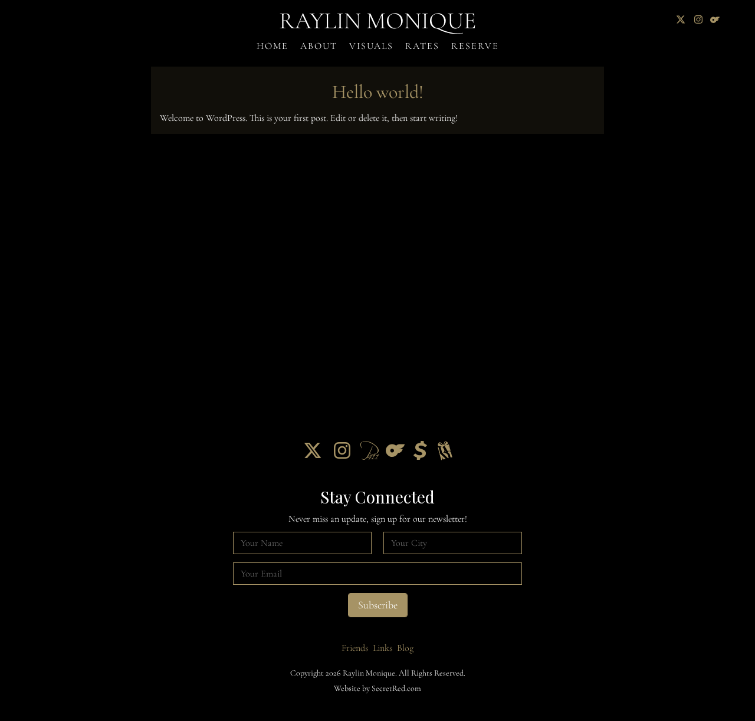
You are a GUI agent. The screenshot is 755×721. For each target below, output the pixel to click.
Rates (422, 46)
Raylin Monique (377, 20)
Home (272, 46)
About (318, 46)
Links (382, 648)
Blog (405, 648)
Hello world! (378, 91)
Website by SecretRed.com (377, 688)
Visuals (371, 46)
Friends (355, 648)
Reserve (475, 46)
